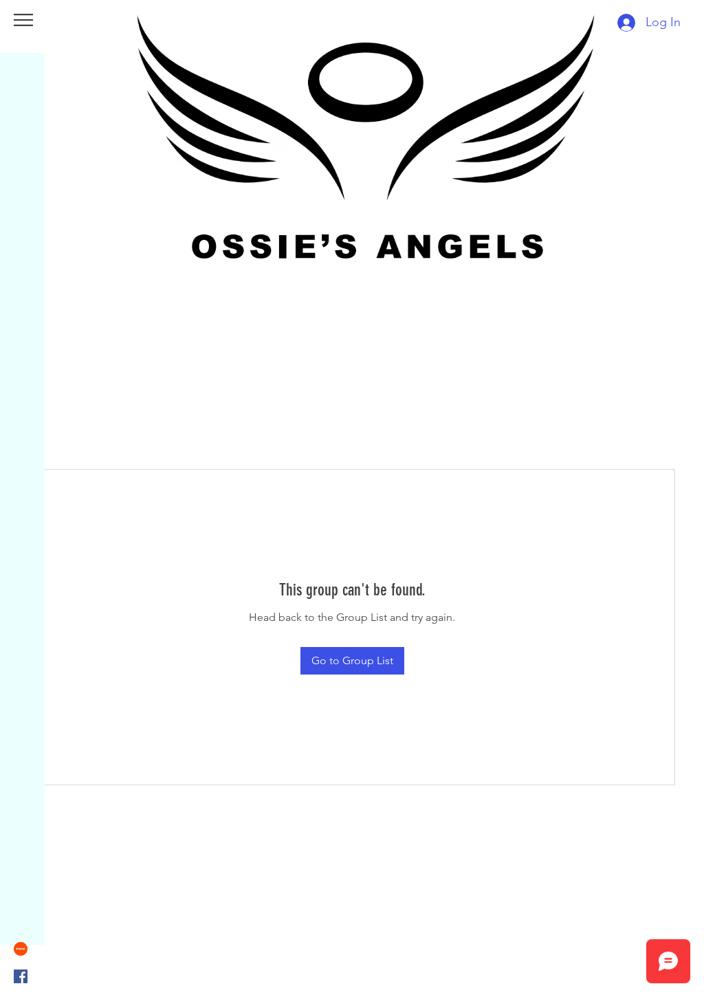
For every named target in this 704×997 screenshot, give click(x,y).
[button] (23, 20)
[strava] (21, 949)
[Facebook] (21, 976)
